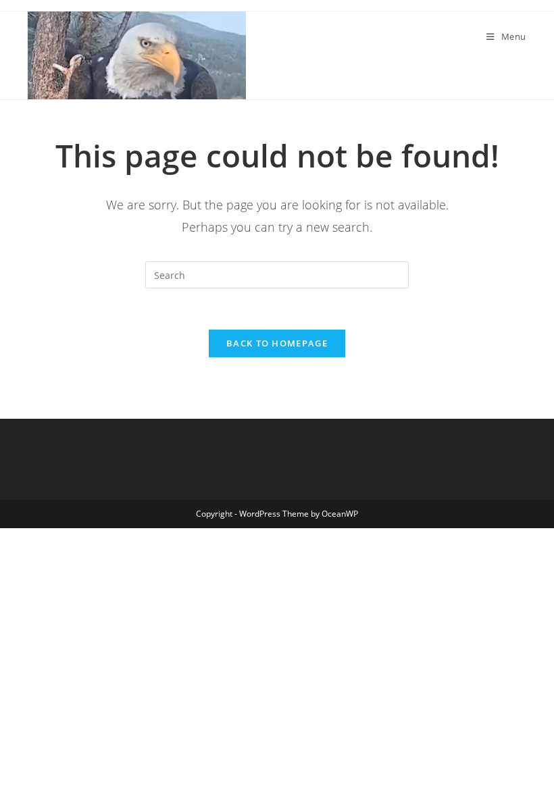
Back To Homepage (277, 343)
